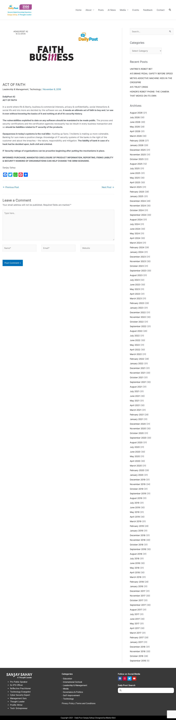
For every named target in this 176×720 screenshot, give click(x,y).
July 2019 (134, 502)
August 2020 (136, 442)
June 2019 (135, 507)
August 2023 (136, 275)
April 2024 (135, 238)
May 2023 (135, 289)
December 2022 (138, 312)
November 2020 (138, 428)
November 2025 (138, 154)
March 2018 (135, 577)
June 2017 (135, 619)
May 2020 (135, 456)
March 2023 (136, 298)
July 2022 (135, 335)
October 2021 (136, 377)
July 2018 (134, 558)
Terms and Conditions (85, 703)
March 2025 (136, 187)
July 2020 (135, 447)
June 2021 (135, 396)
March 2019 (135, 521)
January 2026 (136, 145)
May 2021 (134, 400)
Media (123, 10)
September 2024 (138, 215)
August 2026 (136, 112)
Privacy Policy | (69, 703)
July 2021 (134, 391)
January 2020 (136, 475)
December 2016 (137, 646)
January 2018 (136, 586)
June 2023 (135, 284)
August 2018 (136, 554)
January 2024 (136, 252)
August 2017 (136, 609)
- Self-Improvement (71, 695)
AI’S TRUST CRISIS (139, 87)
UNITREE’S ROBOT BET (141, 69)
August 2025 (136, 164)
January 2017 (136, 642)
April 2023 (135, 294)
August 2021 (136, 386)
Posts (101, 10)
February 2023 (137, 303)
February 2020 (137, 470)
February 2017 (137, 637)
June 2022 (135, 340)
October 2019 (136, 489)
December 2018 (137, 535)
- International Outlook (72, 682)
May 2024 (135, 233)
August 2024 (136, 219)
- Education (67, 678)
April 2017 (135, 628)
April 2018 (135, 572)
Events (135, 10)
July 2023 (135, 280)
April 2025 (135, 182)
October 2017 (136, 600)
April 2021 (135, 405)
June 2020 (135, 451)
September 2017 (138, 605)
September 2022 (138, 326)
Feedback (148, 10)
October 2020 (137, 433)
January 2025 (136, 196)
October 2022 (137, 321)
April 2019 (135, 516)
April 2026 (135, 131)
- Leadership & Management (74, 685)
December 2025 (138, 150)
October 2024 (137, 210)
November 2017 (137, 595)
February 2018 (137, 581)
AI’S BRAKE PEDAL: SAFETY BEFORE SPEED (151, 73)
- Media (65, 688)
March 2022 (136, 354)
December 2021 (137, 368)
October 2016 (136, 656)
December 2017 (137, 591)
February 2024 (137, 247)
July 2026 (135, 117)
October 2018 (136, 544)
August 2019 (136, 498)
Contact (161, 10)
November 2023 (138, 261)
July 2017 (134, 614)
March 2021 (135, 410)
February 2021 (137, 414)
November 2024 (138, 205)
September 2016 (138, 660)
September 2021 (138, 382)
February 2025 (137, 191)
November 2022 (138, 317)
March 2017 (135, 633)
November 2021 (137, 372)
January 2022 (136, 363)
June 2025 (135, 173)
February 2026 (137, 140)
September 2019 (138, 493)
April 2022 (135, 349)
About (88, 10)
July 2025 (135, 168)
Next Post (108, 187)
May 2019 (134, 512)
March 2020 (136, 465)
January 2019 (136, 530)
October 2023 (137, 266)
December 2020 (138, 424)
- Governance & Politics (72, 692)
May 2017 (134, 623)
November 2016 (137, 651)
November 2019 (137, 484)
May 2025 (135, 177)
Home (78, 10)
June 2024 (135, 229)
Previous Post (11, 187)
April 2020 (135, 461)
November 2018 (137, 540)
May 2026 (135, 126)
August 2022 (136, 331)
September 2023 (138, 270)
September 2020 (138, 437)
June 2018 (135, 563)
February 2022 (137, 359)
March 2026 (136, 136)
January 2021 (136, 419)
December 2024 (138, 201)
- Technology (68, 699)
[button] (170, 10)
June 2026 (135, 122)
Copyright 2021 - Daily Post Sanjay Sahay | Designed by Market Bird (88, 718)
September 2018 (138, 549)
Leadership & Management (15, 89)
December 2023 (138, 256)
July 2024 (135, 224)
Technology (35, 89)
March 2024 (136, 242)
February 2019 (137, 526)
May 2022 (135, 345)
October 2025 (137, 159)
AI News (112, 10)
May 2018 (134, 568)
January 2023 (136, 307)
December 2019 (137, 479)
